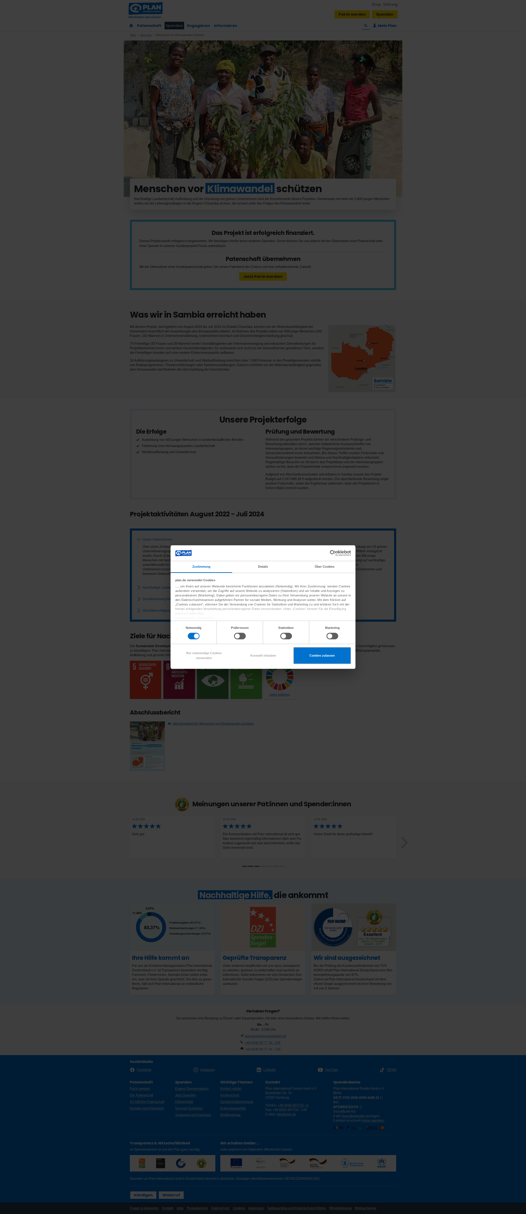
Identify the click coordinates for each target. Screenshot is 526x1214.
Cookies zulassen (322, 655)
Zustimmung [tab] (201, 566)
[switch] (240, 636)
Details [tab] (263, 566)
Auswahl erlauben (263, 655)
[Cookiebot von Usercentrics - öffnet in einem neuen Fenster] (333, 553)
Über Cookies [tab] (325, 566)
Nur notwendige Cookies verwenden (204, 655)
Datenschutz (185, 618)
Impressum (205, 618)
